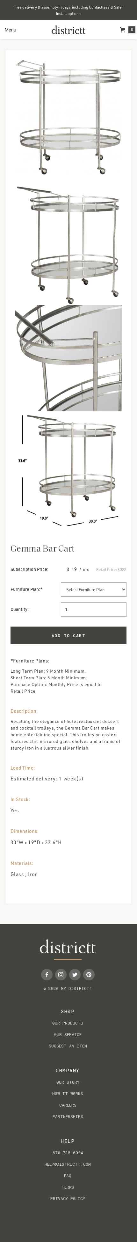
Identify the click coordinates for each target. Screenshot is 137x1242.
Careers (67, 1105)
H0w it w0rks (67, 1093)
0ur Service (68, 1034)
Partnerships (68, 1116)
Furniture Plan (25, 589)
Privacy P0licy (67, 1198)
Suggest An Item (68, 1046)
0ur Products (67, 1023)
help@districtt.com (68, 1164)
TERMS (67, 1187)
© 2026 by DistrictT (67, 988)
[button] (10, 30)
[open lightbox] (68, 116)
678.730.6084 (68, 1153)
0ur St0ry (67, 1082)
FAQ (67, 1175)
